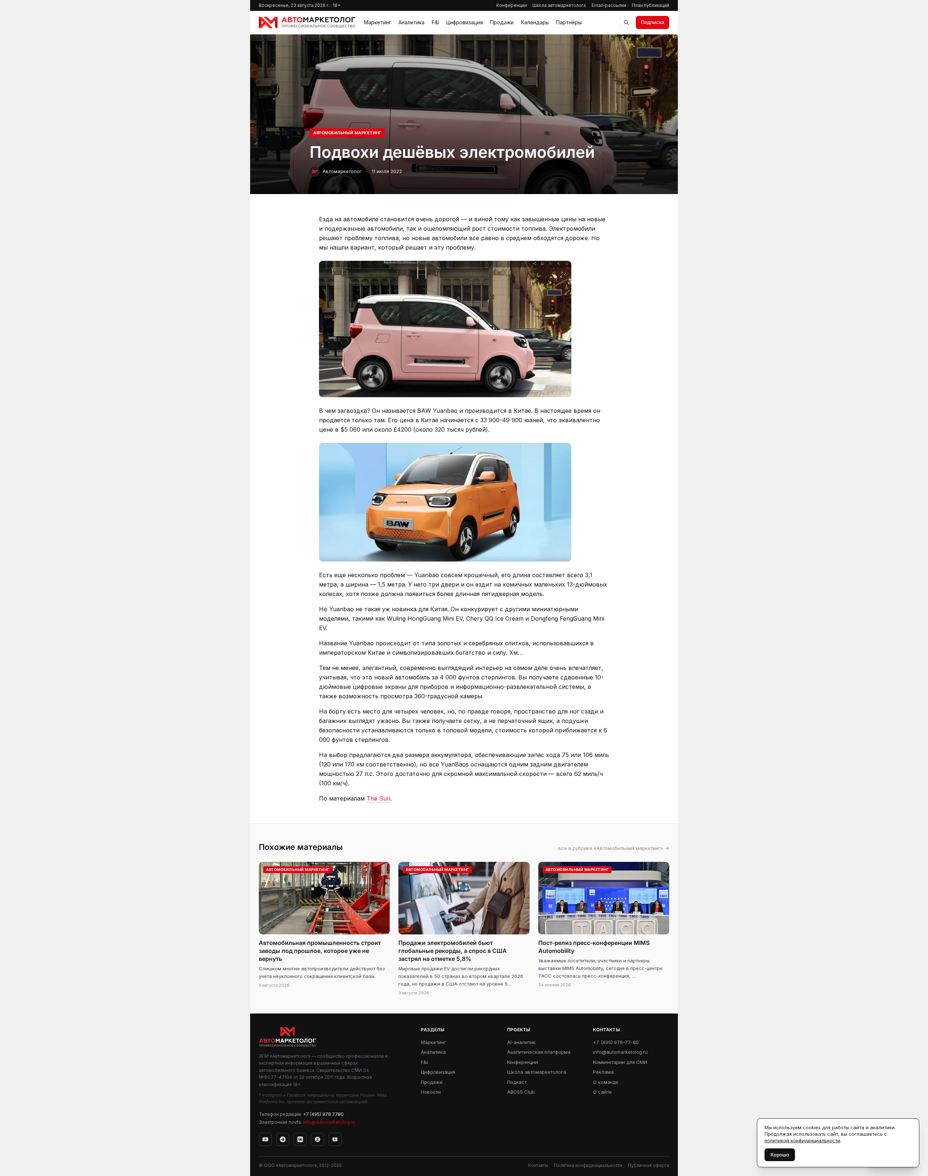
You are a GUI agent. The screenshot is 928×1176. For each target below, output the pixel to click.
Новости (431, 1092)
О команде (605, 1082)
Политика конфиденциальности (588, 1165)
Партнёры (569, 22)
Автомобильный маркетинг (347, 132)
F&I (435, 22)
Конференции (511, 5)
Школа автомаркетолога (559, 5)
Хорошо (779, 1155)
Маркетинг (377, 22)
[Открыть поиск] (626, 22)
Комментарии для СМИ (620, 1062)
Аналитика (411, 22)
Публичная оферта (648, 1165)
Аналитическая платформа (539, 1052)
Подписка (652, 22)
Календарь (535, 22)
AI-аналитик (521, 1042)
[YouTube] (265, 1139)
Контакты (538, 1165)
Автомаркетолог (342, 171)
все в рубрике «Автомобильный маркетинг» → (613, 848)
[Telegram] (282, 1139)
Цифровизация (464, 22)
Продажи (502, 22)
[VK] (300, 1139)
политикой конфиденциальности (802, 1140)
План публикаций (650, 5)
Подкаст (517, 1082)
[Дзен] (317, 1139)
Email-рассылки (609, 5)
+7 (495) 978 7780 (323, 1114)
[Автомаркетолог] (307, 22)
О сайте (602, 1092)
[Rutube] (334, 1139)
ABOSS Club (521, 1092)
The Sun (378, 798)
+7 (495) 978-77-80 (616, 1042)
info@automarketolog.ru (329, 1122)
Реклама (603, 1072)
